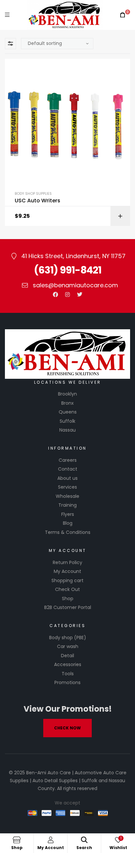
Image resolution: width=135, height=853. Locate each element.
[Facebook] (55, 294)
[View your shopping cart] (122, 15)
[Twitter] (79, 294)
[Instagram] (67, 294)
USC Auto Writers (37, 200)
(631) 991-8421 (67, 270)
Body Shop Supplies (33, 193)
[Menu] (7, 15)
